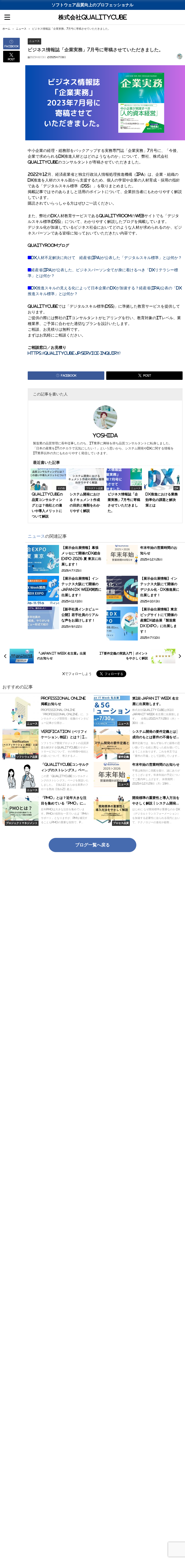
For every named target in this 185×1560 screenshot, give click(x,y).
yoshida (105, 435)
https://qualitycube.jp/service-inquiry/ (74, 353)
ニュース (34, 40)
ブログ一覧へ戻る (92, 845)
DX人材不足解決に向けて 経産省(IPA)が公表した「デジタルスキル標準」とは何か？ (106, 257)
